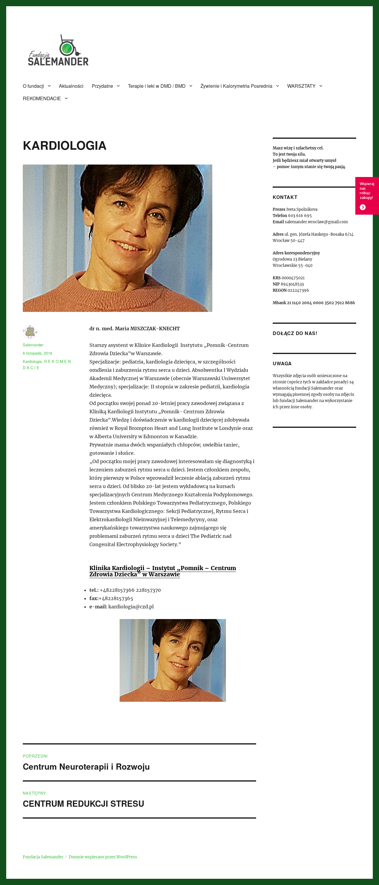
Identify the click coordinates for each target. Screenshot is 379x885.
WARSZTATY (301, 85)
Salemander (33, 344)
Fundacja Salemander (43, 857)
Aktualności (71, 85)
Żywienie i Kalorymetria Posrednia (236, 85)
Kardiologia (32, 361)
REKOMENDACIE (42, 98)
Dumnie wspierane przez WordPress (103, 857)
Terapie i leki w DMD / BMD (157, 85)
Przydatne (102, 85)
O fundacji (33, 85)
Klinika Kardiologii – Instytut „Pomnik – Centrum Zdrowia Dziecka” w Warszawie (162, 571)
